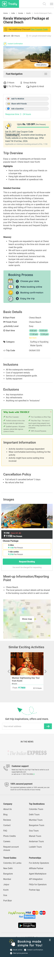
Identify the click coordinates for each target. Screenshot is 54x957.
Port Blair (7, 900)
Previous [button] (10, 516)
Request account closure (11, 848)
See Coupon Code (39, 29)
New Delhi (8, 868)
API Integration (36, 879)
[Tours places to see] (9, 4)
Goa (5, 895)
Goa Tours (34, 830)
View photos (41, 65)
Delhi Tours (34, 814)
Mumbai (7, 879)
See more (32, 338)
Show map (27, 619)
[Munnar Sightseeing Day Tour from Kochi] (27, 663)
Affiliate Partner (36, 868)
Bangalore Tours (36, 825)
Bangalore (8, 873)
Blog (5, 814)
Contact (6, 825)
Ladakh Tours (35, 847)
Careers (6, 841)
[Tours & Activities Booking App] (27, 925)
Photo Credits (9, 836)
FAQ (5, 830)
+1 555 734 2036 (27, 774)
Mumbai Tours (35, 820)
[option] (27, 516)
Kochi (6, 890)
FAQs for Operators (38, 884)
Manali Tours (35, 836)
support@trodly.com (19, 772)
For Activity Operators (39, 863)
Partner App (34, 890)
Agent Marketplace (37, 873)
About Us (7, 809)
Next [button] (43, 516)
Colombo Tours (36, 809)
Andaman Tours (36, 841)
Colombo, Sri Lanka (12, 863)
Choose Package (10, 541)
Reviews (7, 820)
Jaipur (6, 884)
